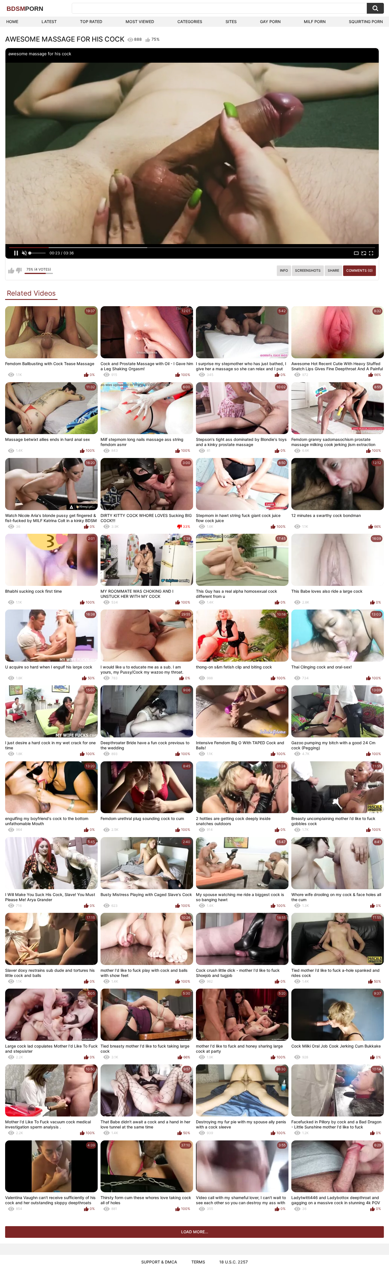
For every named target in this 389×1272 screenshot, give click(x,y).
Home (12, 21)
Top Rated (91, 21)
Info (284, 270)
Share (333, 270)
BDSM (25, 8)
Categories (189, 21)
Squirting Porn (366, 21)
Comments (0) (359, 270)
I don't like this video (19, 270)
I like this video (11, 270)
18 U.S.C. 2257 (233, 1261)
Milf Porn (314, 21)
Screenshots (308, 270)
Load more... (194, 1231)
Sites (231, 21)
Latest (49, 21)
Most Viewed (140, 21)
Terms (198, 1261)
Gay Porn (270, 21)
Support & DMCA (159, 1261)
